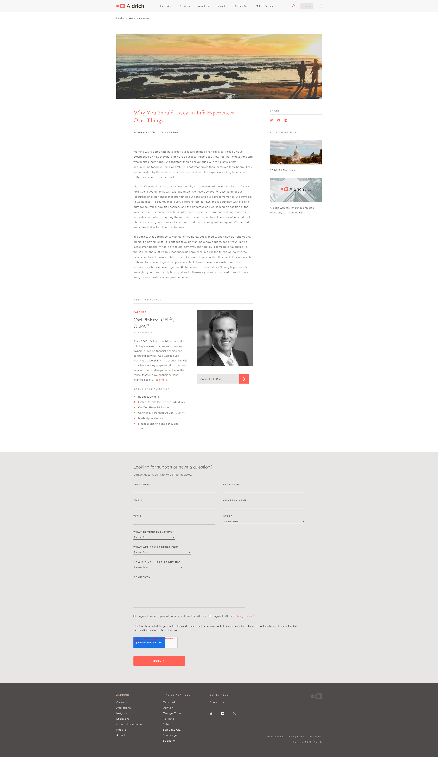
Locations (123, 718)
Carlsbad (169, 702)
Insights (120, 18)
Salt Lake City (172, 729)
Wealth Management (139, 18)
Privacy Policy (243, 616)
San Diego (170, 735)
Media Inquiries (275, 736)
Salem (167, 724)
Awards (121, 735)
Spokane (169, 740)
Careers (121, 702)
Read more (160, 379)
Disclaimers (315, 736)
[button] (271, 120)
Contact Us (216, 702)
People (121, 729)
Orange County (173, 713)
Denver (168, 707)
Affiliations (123, 707)
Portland (168, 718)
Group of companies (130, 724)
